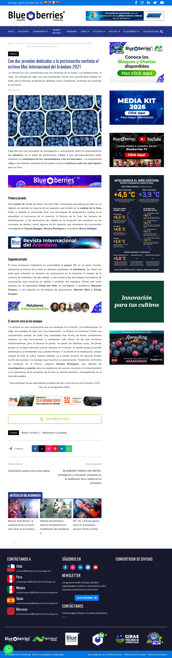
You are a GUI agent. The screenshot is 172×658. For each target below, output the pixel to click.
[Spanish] (45, 2)
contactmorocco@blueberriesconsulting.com (37, 613)
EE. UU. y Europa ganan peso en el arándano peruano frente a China (86, 524)
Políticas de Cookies (157, 654)
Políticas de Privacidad (135, 654)
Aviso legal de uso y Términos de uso (105, 654)
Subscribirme (87, 598)
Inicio (10, 43)
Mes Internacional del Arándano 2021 (80, 383)
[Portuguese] (57, 2)
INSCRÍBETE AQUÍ (57, 419)
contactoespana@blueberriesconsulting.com (37, 603)
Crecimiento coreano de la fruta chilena (29, 470)
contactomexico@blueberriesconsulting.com (37, 592)
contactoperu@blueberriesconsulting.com (35, 581)
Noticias (20, 43)
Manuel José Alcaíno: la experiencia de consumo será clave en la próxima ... (22, 524)
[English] (49, 2)
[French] (53, 2)
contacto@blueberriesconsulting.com (33, 571)
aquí (64, 616)
